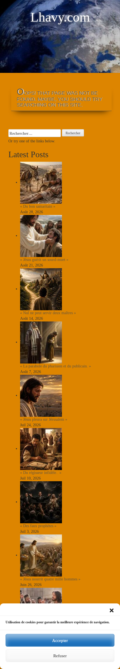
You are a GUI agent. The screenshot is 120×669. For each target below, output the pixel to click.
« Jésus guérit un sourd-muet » (44, 260)
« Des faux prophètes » (38, 526)
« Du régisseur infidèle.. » (40, 473)
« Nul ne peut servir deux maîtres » (48, 313)
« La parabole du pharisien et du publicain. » (55, 366)
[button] (111, 610)
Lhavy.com (60, 17)
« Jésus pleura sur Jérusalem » (43, 419)
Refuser (60, 656)
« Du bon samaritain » (37, 206)
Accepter (60, 640)
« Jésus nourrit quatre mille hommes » (50, 579)
